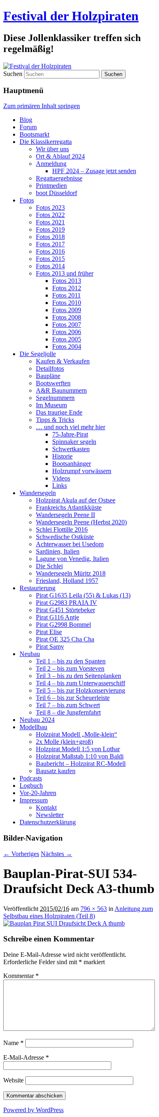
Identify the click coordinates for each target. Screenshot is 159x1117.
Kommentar (21, 975)
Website (13, 1080)
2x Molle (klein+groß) (64, 741)
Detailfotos (50, 368)
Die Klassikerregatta (46, 141)
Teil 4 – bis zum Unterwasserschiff (80, 683)
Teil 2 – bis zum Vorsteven (70, 668)
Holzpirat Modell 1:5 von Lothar (78, 748)
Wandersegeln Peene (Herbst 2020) (81, 522)
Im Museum (51, 405)
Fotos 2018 (50, 236)
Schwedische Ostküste (65, 536)
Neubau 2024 (37, 719)
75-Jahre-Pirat (70, 434)
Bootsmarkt (34, 134)
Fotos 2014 (50, 266)
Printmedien (51, 185)
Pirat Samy (50, 646)
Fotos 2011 (66, 295)
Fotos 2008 (66, 317)
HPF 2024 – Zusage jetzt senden (94, 170)
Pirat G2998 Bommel (63, 624)
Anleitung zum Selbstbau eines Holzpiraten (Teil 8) (78, 912)
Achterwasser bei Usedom (70, 544)
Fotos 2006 (66, 331)
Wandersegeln (38, 492)
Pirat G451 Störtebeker (65, 609)
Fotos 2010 (66, 302)
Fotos (27, 200)
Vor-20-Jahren (38, 792)
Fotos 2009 (66, 309)
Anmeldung (51, 163)
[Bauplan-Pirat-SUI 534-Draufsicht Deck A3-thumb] (64, 923)
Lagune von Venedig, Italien (72, 558)
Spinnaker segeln (74, 441)
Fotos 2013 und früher (64, 273)
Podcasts (31, 778)
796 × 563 (93, 908)
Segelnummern (55, 397)
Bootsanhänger (71, 463)
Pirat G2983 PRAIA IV (66, 602)
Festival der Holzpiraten (71, 16)
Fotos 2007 (66, 324)
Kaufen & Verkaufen (63, 361)
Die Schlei (49, 566)
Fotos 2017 (50, 244)
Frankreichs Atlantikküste (69, 507)
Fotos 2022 (50, 214)
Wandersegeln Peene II (65, 514)
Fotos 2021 (50, 222)
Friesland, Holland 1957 (67, 580)
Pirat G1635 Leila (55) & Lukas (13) (83, 595)
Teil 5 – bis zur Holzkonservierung (80, 690)
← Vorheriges (21, 853)
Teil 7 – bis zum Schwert (68, 705)
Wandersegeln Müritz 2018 (71, 573)
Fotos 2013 (66, 280)
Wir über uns (52, 149)
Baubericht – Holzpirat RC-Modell (81, 763)
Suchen (12, 73)
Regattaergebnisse (59, 178)
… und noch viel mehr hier (70, 427)
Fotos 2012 (66, 288)
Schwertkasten (71, 448)
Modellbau (33, 727)
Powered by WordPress (33, 1109)
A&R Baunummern (61, 390)
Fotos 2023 (50, 207)
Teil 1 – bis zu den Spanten (71, 661)
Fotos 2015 (50, 258)
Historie (62, 456)
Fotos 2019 (50, 229)
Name (13, 1042)
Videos (61, 478)
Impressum (34, 800)
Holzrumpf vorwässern (81, 470)
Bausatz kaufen (55, 770)
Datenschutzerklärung (48, 822)
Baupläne (48, 375)
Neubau (30, 653)
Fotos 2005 (66, 339)
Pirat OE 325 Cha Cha (65, 639)
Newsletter (50, 814)
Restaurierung (37, 588)
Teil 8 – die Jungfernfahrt (68, 712)
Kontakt (46, 807)
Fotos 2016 (50, 251)
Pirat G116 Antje (57, 617)
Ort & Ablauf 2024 (60, 156)
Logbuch (31, 785)
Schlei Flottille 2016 (62, 529)
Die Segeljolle (38, 353)
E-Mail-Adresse (26, 1057)
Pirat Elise (49, 631)
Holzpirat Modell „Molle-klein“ (76, 734)
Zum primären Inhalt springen (41, 105)
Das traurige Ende (59, 412)
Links (59, 485)
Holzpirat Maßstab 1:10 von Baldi (80, 756)
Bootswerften (53, 383)
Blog (26, 119)
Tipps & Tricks (55, 419)
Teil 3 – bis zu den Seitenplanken (78, 675)
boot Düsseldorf (56, 192)
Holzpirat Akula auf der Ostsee (75, 500)
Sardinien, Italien (58, 551)
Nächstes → (56, 853)
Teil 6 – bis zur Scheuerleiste (73, 697)
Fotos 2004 (66, 346)
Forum (28, 127)
